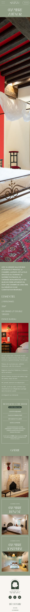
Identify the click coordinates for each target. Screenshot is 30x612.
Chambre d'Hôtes (15, 504)
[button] (4, 464)
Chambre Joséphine (15, 547)
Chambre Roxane (15, 510)
